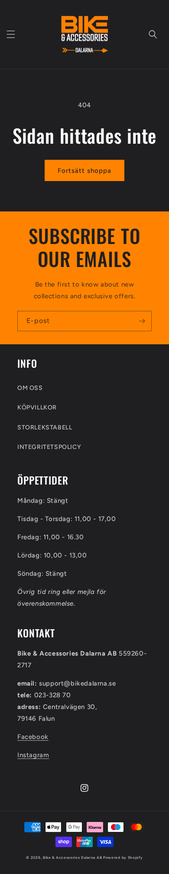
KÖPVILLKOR (37, 407)
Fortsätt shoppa (84, 171)
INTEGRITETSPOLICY (49, 447)
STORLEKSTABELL (44, 427)
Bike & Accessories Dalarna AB (72, 857)
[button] (10, 34)
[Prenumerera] (141, 321)
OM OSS (30, 388)
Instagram (33, 755)
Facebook (33, 737)
